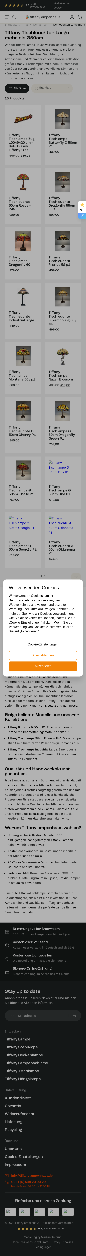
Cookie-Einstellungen (43, 644)
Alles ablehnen (43, 655)
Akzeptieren (43, 666)
